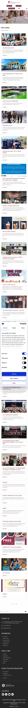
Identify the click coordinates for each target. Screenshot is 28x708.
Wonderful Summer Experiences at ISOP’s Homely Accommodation (12, 258)
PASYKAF (5, 482)
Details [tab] (14, 328)
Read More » (5, 55)
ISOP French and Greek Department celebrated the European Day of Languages (14, 179)
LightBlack (17, 706)
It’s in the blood (6, 573)
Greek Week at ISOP (7, 125)
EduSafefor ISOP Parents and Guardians (12, 547)
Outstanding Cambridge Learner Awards (12, 521)
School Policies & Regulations (12, 668)
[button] (19, 8)
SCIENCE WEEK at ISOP (8, 48)
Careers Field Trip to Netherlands (10, 101)
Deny (14, 383)
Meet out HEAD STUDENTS (9, 231)
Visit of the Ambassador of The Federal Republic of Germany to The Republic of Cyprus (14, 468)
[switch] (24, 358)
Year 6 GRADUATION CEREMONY (10, 415)
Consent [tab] (5, 328)
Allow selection (14, 378)
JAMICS (4, 508)
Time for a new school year (9, 284)
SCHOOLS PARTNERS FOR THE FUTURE (12, 495)
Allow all (14, 374)
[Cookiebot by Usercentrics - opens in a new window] (20, 324)
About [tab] (23, 328)
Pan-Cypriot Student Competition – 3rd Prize (13, 310)
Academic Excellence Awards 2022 (11, 205)
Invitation (5, 594)
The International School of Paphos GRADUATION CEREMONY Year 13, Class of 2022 (13, 442)
